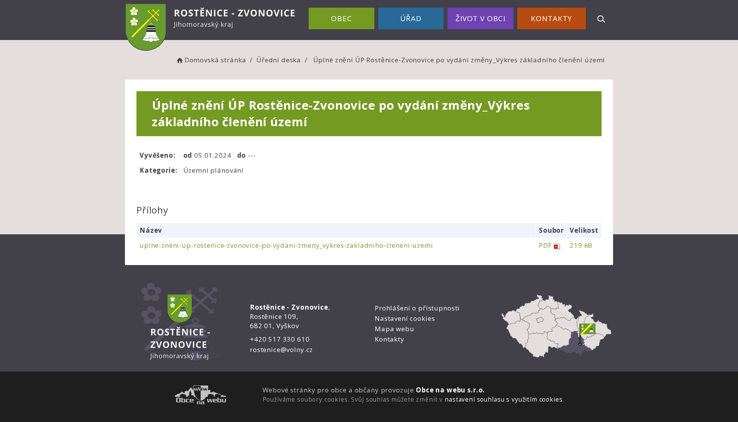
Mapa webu (394, 328)
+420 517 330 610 (280, 339)
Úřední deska (278, 59)
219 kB (581, 245)
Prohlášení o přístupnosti (417, 308)
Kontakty (551, 18)
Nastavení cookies (405, 318)
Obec (341, 18)
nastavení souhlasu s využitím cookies (503, 399)
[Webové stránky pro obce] (200, 396)
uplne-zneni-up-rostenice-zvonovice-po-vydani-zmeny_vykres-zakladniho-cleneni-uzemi (286, 245)
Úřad (410, 18)
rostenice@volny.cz (281, 349)
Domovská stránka (215, 59)
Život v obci (480, 18)
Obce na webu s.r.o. (450, 389)
